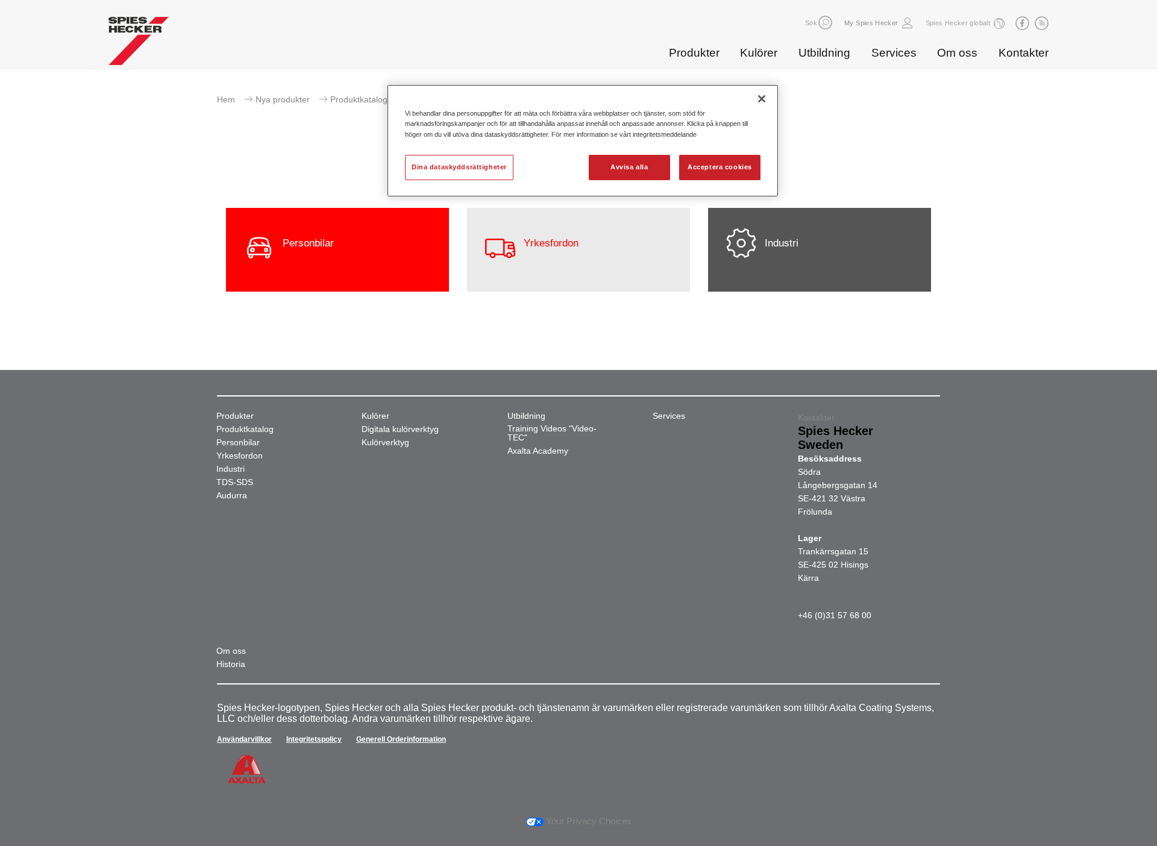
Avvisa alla (629, 167)
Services (894, 52)
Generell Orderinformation (401, 739)
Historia (230, 664)
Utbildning (824, 52)
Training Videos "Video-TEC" (552, 433)
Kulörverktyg (385, 442)
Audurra (231, 495)
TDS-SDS (234, 482)
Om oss (957, 52)
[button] (825, 23)
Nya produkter (283, 99)
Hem (226, 99)
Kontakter (1024, 52)
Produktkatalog (245, 429)
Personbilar (238, 442)
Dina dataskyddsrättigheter (459, 167)
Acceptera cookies (720, 167)
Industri (230, 469)
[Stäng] (761, 99)
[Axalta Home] (138, 44)
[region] (583, 140)
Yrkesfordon (239, 455)
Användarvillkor (244, 739)
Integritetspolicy (314, 739)
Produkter (694, 52)
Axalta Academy (537, 451)
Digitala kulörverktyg (400, 429)
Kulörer (758, 52)
